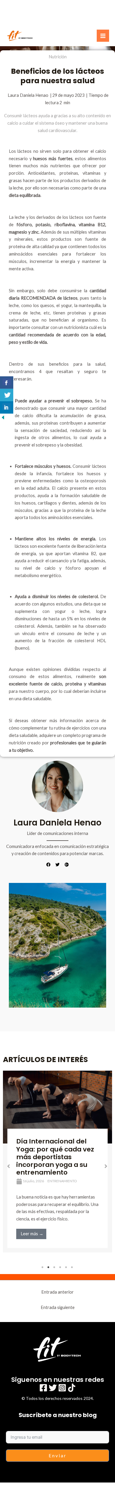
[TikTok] (72, 1388)
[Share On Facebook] (6, 382)
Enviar (58, 1455)
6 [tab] (72, 1267)
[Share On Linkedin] (6, 407)
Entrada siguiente (58, 1307)
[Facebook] (43, 1388)
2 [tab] (49, 1267)
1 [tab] (43, 1267)
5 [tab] (66, 1267)
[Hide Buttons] (3, 417)
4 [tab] (60, 1267)
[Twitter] (53, 1388)
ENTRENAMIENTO (62, 1181)
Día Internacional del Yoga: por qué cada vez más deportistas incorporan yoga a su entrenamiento (55, 1157)
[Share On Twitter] (6, 395)
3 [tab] (55, 1267)
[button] (8, 1166)
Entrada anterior (57, 1291)
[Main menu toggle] (103, 36)
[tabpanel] (57, 1161)
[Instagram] (62, 1388)
